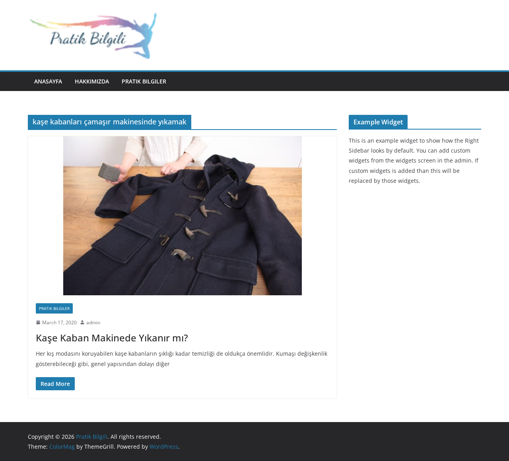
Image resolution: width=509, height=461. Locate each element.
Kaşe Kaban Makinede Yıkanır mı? (112, 337)
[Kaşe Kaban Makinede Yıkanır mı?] (182, 215)
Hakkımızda (92, 81)
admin (93, 322)
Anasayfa (48, 81)
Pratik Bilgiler (144, 81)
